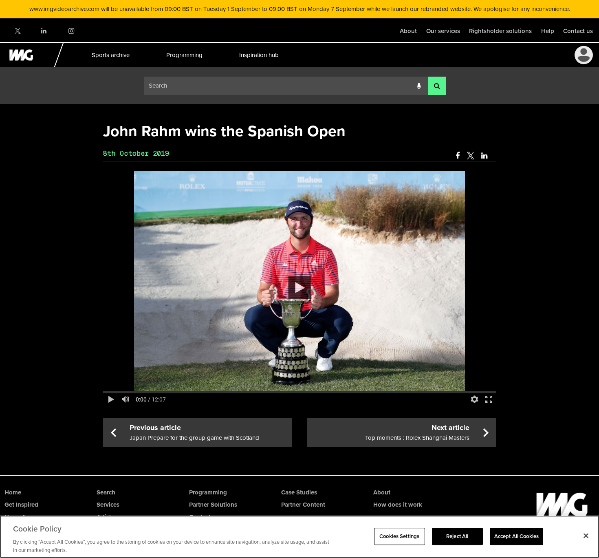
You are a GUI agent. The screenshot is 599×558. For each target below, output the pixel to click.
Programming (184, 55)
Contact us (578, 30)
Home (12, 492)
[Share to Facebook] (458, 155)
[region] (299, 537)
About (408, 30)
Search (106, 492)
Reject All (457, 536)
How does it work (397, 504)
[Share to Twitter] (470, 155)
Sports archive (110, 55)
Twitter (17, 30)
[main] (299, 283)
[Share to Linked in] (485, 155)
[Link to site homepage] (26, 65)
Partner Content (303, 504)
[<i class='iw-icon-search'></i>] (437, 86)
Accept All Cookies (516, 536)
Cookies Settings (399, 536)
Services (108, 504)
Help (547, 30)
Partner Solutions (213, 504)
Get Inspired (21, 504)
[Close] (586, 536)
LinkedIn (44, 30)
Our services (443, 30)
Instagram (71, 30)
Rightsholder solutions (500, 30)
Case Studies (299, 492)
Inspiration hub (258, 55)
